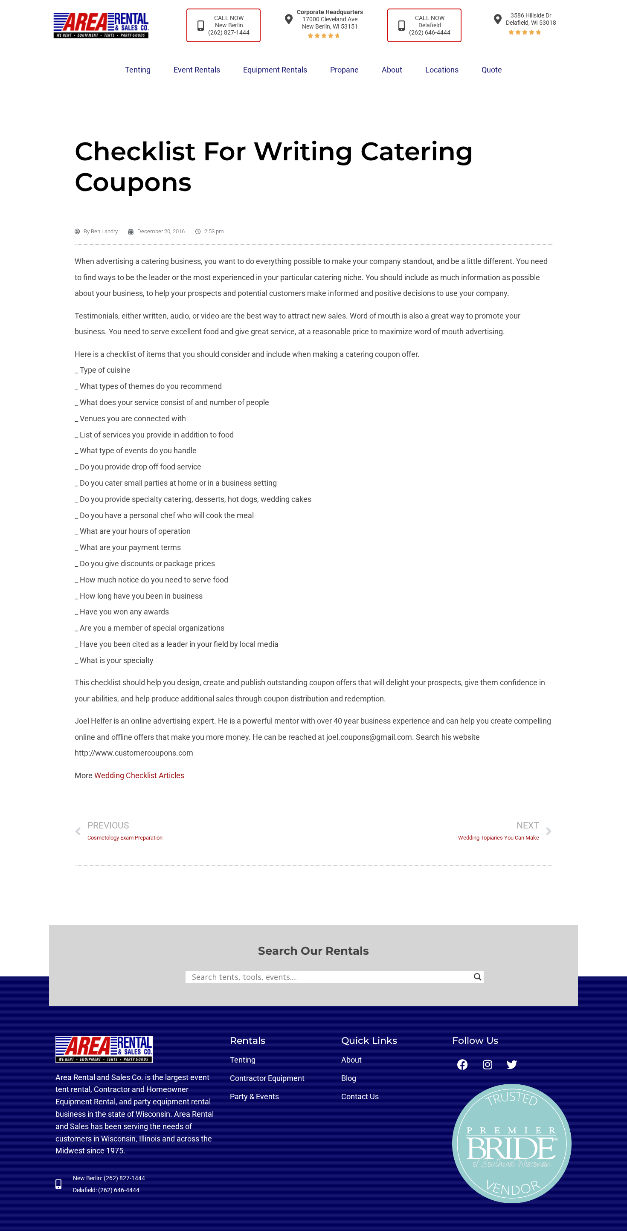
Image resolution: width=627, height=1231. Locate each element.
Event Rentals (197, 69)
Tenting (138, 69)
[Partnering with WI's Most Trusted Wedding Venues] (512, 1143)
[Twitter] (512, 1064)
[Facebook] (462, 1064)
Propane (344, 69)
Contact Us (360, 1096)
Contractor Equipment (267, 1078)
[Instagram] (487, 1064)
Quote (492, 69)
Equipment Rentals (275, 69)
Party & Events (254, 1096)
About (392, 69)
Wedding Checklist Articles (139, 775)
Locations (442, 69)
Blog (348, 1078)
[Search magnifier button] (478, 977)
